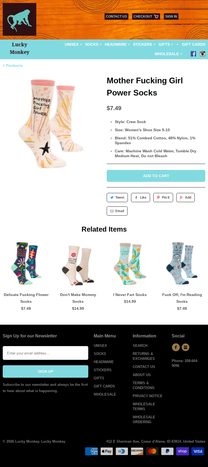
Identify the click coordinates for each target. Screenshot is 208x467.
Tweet (119, 197)
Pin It (166, 197)
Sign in (171, 16)
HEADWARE (117, 44)
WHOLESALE (168, 54)
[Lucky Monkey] (19, 21)
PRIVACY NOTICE (147, 396)
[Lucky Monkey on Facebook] (193, 54)
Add (188, 197)
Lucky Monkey (27, 441)
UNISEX (73, 44)
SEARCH (140, 346)
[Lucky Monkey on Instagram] (202, 54)
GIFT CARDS (193, 44)
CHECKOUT (143, 16)
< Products (13, 65)
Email (119, 211)
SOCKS (93, 44)
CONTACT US (116, 16)
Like (143, 197)
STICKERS (144, 44)
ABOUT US (142, 375)
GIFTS (165, 44)
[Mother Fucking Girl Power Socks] (52, 123)
